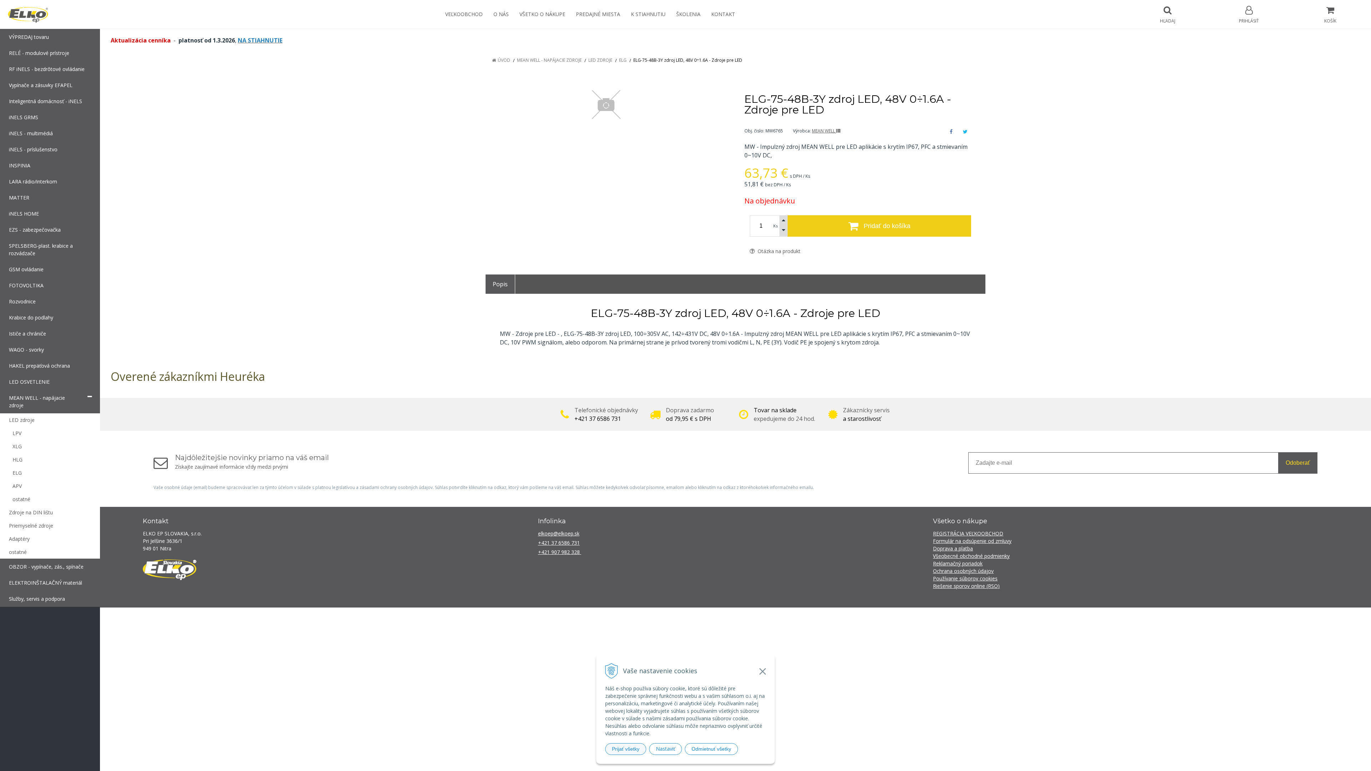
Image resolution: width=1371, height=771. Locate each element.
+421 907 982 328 (559, 552)
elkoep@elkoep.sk (558, 533)
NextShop (722, 618)
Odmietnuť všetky (711, 749)
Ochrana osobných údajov (963, 571)
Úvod (504, 60)
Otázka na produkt (778, 251)
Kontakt (723, 14)
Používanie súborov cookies (965, 578)
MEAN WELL (824, 131)
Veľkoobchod (464, 14)
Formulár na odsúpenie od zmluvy (972, 541)
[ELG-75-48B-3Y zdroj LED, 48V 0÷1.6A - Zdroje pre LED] (606, 104)
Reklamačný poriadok (958, 563)
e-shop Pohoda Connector (765, 618)
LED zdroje (600, 60)
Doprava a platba (953, 548)
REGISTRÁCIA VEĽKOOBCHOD (968, 533)
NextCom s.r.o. (814, 618)
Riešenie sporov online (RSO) (966, 586)
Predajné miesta (598, 14)
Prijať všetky (625, 749)
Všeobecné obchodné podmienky (971, 556)
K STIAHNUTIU (648, 14)
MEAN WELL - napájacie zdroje (549, 60)
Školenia (688, 14)
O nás (501, 14)
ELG (623, 60)
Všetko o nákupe (542, 14)
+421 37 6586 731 (559, 542)
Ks (775, 225)
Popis (500, 284)
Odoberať (1298, 463)
